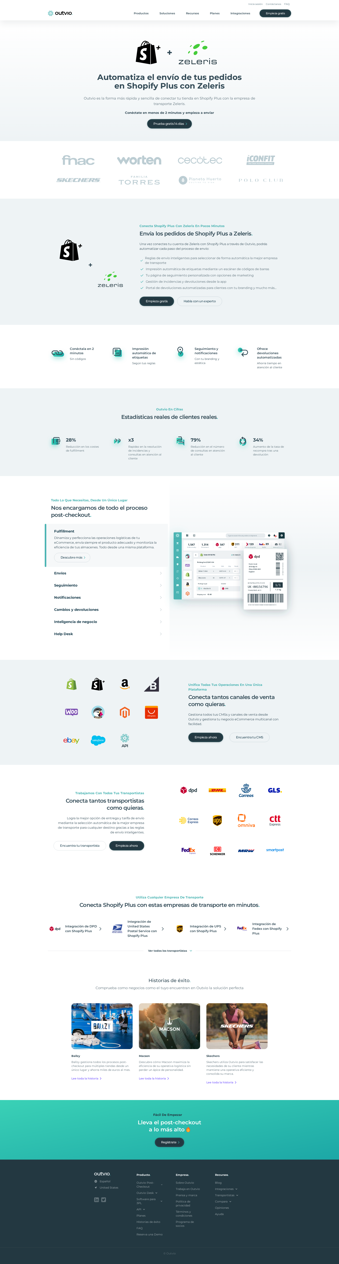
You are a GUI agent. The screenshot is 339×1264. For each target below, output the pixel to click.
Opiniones (222, 1208)
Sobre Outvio (185, 1182)
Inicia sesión (255, 4)
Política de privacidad (183, 1203)
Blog (218, 1182)
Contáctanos (273, 4)
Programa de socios (185, 1224)
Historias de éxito (148, 1222)
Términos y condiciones (184, 1213)
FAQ (287, 4)
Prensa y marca (186, 1195)
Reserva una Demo (150, 1234)
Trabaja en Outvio (188, 1189)
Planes (215, 13)
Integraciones (240, 13)
